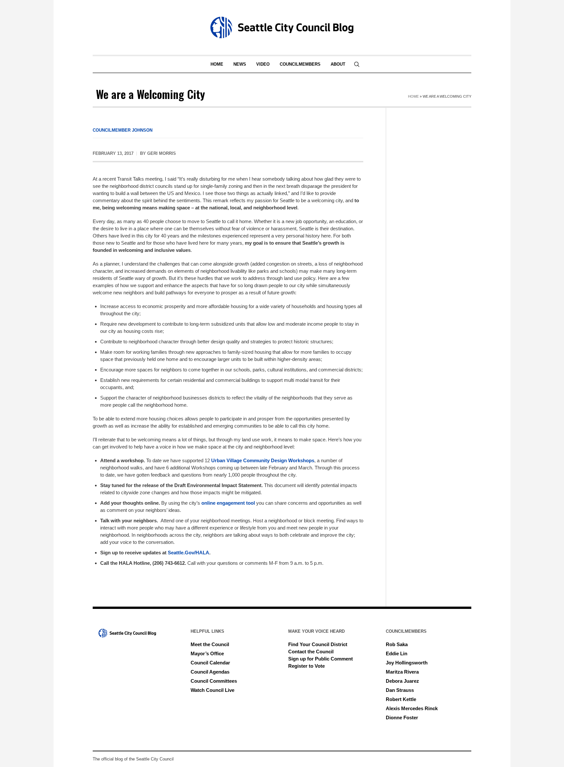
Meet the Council (210, 644)
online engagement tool (228, 503)
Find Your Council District (317, 644)
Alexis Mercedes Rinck (412, 708)
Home (413, 96)
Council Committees (214, 681)
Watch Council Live (212, 690)
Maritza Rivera (402, 672)
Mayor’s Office (207, 653)
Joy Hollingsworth (407, 662)
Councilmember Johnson (122, 130)
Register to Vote (306, 666)
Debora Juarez (402, 681)
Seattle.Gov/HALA (188, 552)
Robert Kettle (401, 699)
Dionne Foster (402, 717)
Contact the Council (311, 651)
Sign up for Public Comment (320, 658)
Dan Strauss (400, 690)
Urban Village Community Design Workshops (262, 460)
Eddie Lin (396, 653)
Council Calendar (210, 662)
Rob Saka (397, 644)
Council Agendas (210, 672)
